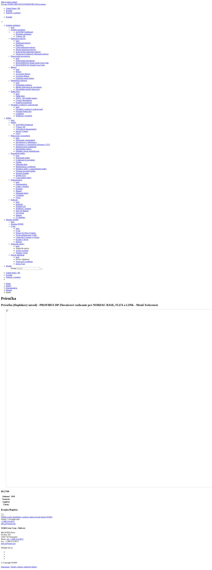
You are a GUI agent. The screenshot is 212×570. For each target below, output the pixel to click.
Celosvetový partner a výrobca (27, 237)
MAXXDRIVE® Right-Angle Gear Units (32, 63)
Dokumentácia (16, 180)
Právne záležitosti (17, 255)
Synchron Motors (22, 76)
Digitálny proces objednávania (27, 151)
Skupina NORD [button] (12, 220)
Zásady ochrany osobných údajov (24, 567)
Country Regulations (24, 100)
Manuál (19, 191)
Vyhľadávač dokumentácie (26, 129)
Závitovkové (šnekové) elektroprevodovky (32, 54)
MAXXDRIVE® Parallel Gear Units (30, 65)
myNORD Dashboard (24, 32)
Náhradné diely (22, 164)
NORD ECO (21, 175)
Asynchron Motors (23, 74)
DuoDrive (20, 45)
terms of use (20, 264)
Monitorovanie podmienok (26, 147)
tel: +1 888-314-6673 (15, 539)
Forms (18, 198)
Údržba (18, 162)
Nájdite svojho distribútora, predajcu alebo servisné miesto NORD (26, 517)
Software (14, 200)
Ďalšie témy (15, 92)
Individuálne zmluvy (24, 149)
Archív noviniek (22, 251)
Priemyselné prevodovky (20, 56)
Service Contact (22, 131)
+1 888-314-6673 (8, 521)
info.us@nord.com (8, 524)
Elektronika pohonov (19, 81)
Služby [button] (8, 118)
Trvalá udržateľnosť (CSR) (26, 235)
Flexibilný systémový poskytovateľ (24, 105)
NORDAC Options (23, 209)
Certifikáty (20, 195)
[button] (9, 266)
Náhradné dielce (22, 193)
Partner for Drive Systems (26, 233)
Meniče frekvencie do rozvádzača (29, 87)
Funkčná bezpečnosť (24, 103)
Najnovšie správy (17, 244)
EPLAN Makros (22, 211)
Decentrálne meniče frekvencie (28, 89)
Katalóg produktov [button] (13, 25)
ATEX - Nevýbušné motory (26, 98)
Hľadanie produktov (24, 34)
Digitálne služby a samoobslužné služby (31, 169)
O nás (13, 226)
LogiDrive (20, 114)
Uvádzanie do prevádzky (25, 160)
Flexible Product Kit (23, 111)
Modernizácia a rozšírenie (26, 167)
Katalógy (19, 189)
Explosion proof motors (25, 78)
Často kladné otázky (23, 178)
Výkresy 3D (20, 36)
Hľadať (14, 268)
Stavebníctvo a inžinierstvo (26, 142)
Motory (14, 67)
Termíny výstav (22, 253)
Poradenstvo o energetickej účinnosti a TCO (33, 145)
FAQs (18, 134)
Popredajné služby (18, 153)
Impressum (5, 567)
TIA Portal (20, 213)
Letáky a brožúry (22, 187)
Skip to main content (9, 2)
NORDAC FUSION (24, 116)
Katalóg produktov (18, 30)
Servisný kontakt (22, 173)
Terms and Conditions (24, 262)
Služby (13, 122)
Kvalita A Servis (22, 240)
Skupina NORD (17, 224)
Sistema (19, 215)
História (19, 242)
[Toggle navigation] (2, 21)
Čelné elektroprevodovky (25, 47)
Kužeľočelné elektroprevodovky (28, 52)
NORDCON (21, 206)
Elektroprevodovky (18, 39)
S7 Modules (20, 217)
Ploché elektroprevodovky (26, 50)
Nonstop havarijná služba (25, 171)
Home (8, 284)
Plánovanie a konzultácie (20, 136)
